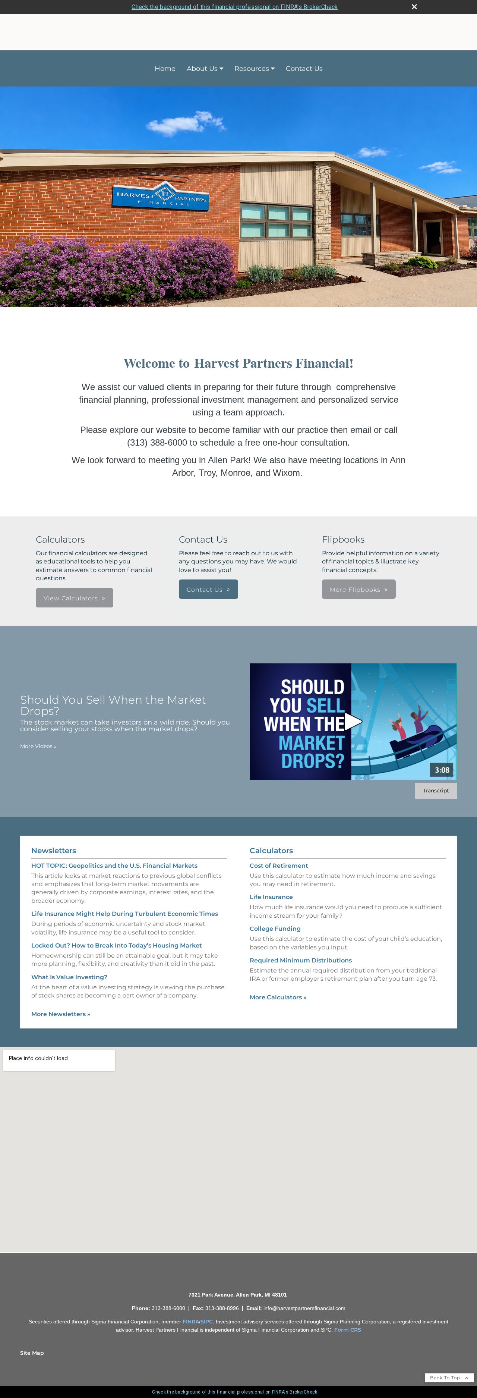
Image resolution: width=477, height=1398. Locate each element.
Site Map (32, 1353)
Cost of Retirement (279, 865)
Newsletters (53, 850)
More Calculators (278, 997)
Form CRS (347, 1329)
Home (165, 69)
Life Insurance (271, 897)
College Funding (275, 928)
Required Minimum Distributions (301, 960)
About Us (202, 69)
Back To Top (446, 1377)
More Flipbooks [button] (355, 589)
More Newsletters (61, 1014)
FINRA (191, 1321)
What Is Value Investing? (69, 977)
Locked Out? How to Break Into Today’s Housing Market (116, 945)
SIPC (206, 1321)
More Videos (38, 746)
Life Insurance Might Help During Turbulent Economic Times (124, 913)
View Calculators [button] (71, 598)
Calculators (271, 850)
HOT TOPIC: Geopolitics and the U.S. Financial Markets (114, 865)
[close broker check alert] (414, 7)
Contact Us (304, 69)
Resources (251, 69)
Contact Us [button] (205, 589)
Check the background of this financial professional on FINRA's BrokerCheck (235, 6)
